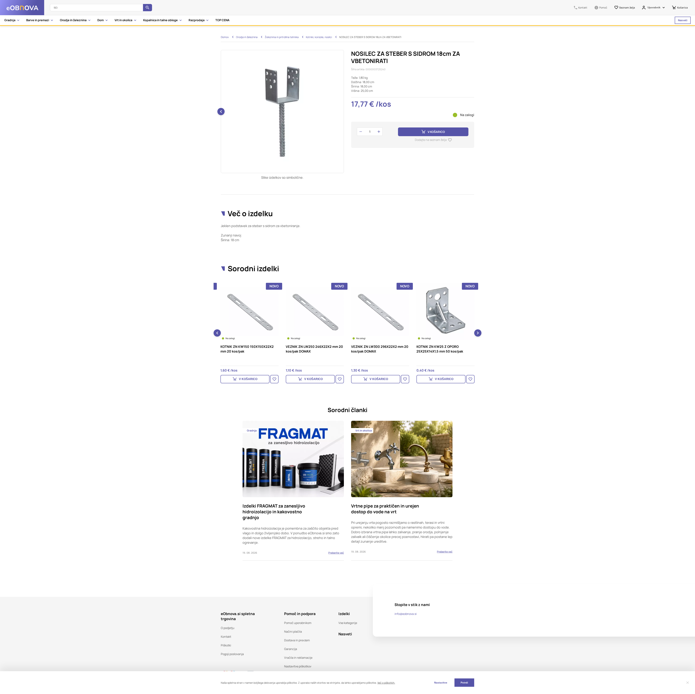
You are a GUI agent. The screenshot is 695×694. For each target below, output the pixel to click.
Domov (225, 37)
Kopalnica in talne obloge (160, 20)
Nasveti (682, 20)
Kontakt (226, 637)
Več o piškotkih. (386, 682)
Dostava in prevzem (297, 640)
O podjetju (227, 628)
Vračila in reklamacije (298, 658)
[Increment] (379, 131)
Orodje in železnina (73, 20)
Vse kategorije (347, 623)
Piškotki (226, 645)
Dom (100, 20)
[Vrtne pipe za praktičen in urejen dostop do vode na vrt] (401, 491)
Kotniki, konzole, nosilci (319, 37)
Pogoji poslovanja (232, 654)
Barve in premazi (37, 20)
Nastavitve (440, 682)
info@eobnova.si (406, 614)
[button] (343, 111)
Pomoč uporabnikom (297, 623)
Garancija (290, 649)
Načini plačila (293, 632)
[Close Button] (687, 682)
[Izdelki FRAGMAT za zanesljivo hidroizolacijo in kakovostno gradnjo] (293, 491)
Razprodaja (197, 20)
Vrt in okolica (123, 20)
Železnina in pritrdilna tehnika (282, 37)
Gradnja (9, 20)
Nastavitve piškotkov (297, 666)
